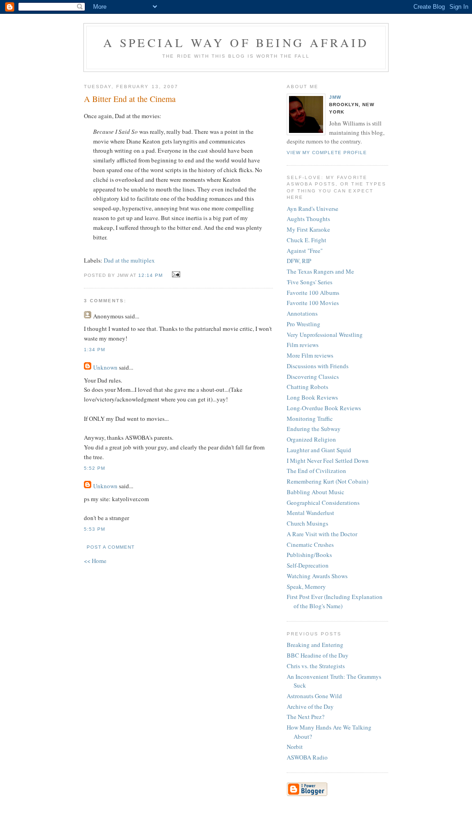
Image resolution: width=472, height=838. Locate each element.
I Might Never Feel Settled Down (328, 460)
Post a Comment (111, 547)
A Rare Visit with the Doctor (322, 534)
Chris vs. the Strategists (316, 666)
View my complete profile (327, 152)
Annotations (302, 313)
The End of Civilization (316, 471)
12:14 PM (150, 275)
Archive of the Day (310, 706)
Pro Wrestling (303, 324)
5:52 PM (94, 468)
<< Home (95, 561)
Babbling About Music (315, 492)
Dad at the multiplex (129, 260)
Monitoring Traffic (310, 418)
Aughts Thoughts (308, 219)
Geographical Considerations (323, 502)
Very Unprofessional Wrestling (325, 334)
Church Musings (307, 523)
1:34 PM (94, 349)
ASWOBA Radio (307, 757)
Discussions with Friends (317, 366)
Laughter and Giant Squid (319, 450)
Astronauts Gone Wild (314, 696)
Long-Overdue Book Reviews (324, 408)
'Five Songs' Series (309, 282)
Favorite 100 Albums (313, 292)
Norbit (295, 746)
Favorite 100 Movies (313, 303)
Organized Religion (311, 439)
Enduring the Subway (314, 429)
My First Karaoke (308, 229)
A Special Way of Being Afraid (236, 42)
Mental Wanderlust (310, 513)
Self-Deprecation (308, 565)
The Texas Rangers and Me (320, 271)
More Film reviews (310, 355)
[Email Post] (174, 274)
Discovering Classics (313, 376)
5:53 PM (94, 529)
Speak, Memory (306, 586)
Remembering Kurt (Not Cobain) (327, 481)
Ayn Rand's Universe (312, 208)
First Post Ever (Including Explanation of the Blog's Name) (335, 601)
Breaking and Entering (315, 644)
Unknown (105, 367)
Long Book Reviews (312, 397)
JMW (335, 97)
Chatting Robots (307, 387)
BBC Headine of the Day (317, 655)
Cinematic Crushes (310, 544)
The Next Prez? (305, 716)
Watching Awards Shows (317, 576)
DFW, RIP (299, 261)
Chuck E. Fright (306, 240)
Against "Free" (305, 250)
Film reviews (303, 345)
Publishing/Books (309, 555)
